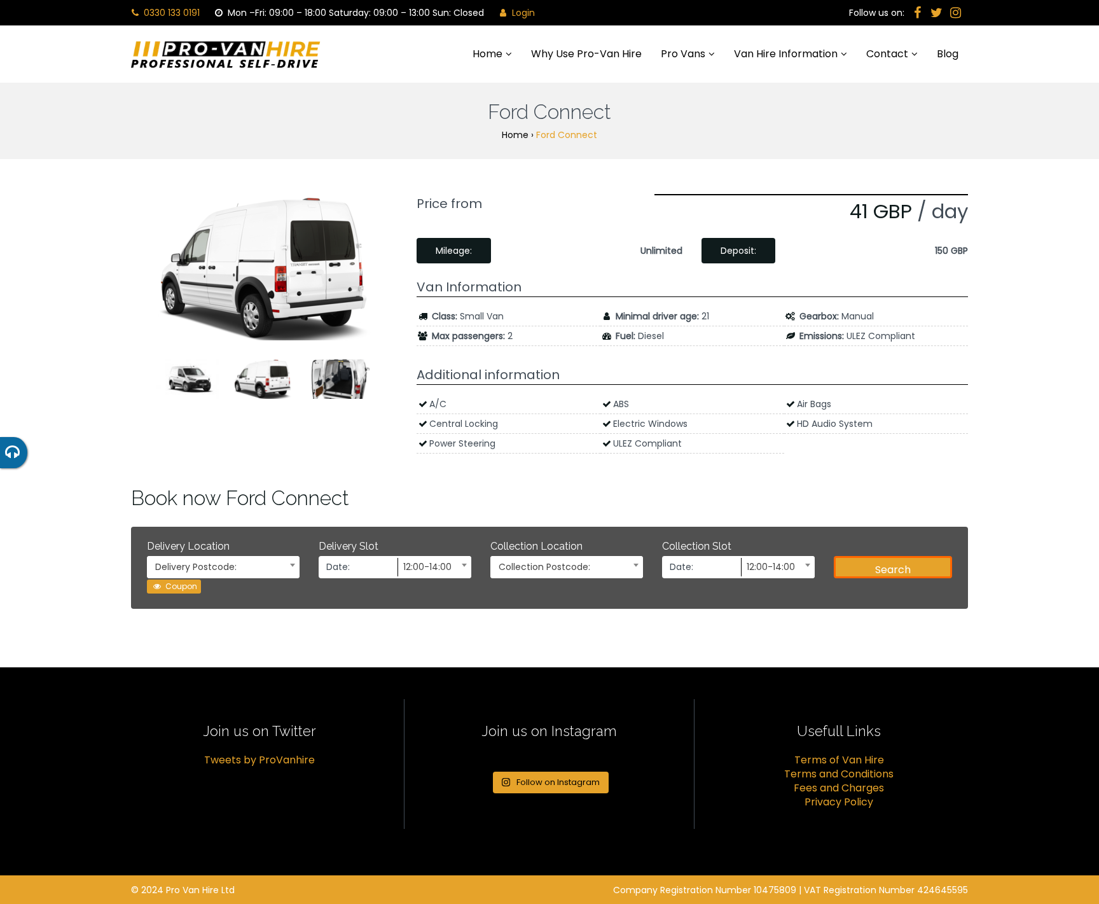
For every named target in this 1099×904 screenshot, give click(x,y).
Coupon (180, 586)
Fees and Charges (839, 788)
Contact (887, 53)
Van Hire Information (786, 53)
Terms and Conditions (839, 774)
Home (487, 53)
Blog (947, 53)
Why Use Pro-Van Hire (586, 53)
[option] (264, 269)
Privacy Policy (839, 802)
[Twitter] (936, 13)
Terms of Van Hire (839, 760)
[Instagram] (955, 13)
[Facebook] (917, 13)
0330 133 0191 (170, 12)
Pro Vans (683, 53)
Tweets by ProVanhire (259, 760)
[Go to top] (1079, 853)
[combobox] (223, 567)
